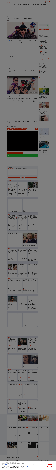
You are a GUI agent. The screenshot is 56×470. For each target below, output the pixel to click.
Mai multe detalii (6, 464)
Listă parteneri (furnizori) (27, 466)
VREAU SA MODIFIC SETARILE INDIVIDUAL (50, 466)
